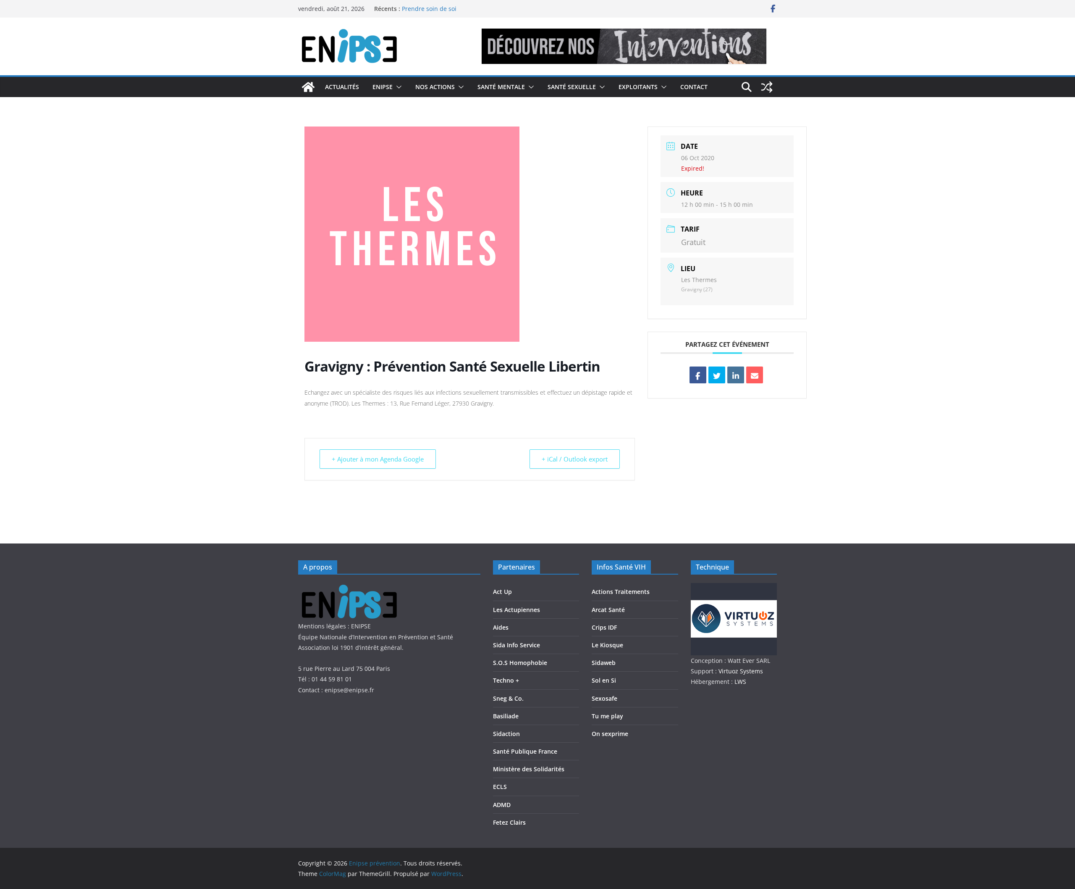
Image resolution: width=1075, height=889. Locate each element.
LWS (739, 682)
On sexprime (610, 734)
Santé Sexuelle (572, 87)
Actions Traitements (621, 592)
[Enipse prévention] (308, 87)
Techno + (506, 680)
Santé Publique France (525, 751)
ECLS (500, 787)
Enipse (382, 87)
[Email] (754, 375)
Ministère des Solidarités (528, 769)
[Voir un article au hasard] (767, 87)
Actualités (342, 87)
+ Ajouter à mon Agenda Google (378, 459)
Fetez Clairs (509, 822)
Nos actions (435, 87)
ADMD (502, 805)
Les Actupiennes (516, 610)
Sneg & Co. (508, 698)
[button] (397, 87)
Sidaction (506, 734)
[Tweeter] (716, 375)
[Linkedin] (735, 375)
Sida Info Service (516, 645)
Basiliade (506, 716)
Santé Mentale (501, 87)
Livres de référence (429, 6)
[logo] (353, 588)
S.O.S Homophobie (520, 663)
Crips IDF (604, 627)
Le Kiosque (607, 645)
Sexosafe (604, 698)
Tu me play (607, 716)
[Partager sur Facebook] (698, 375)
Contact (694, 87)
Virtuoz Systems (740, 671)
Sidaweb (604, 663)
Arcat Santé (608, 610)
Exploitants (638, 87)
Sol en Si (604, 680)
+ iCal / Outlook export (575, 459)
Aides (501, 627)
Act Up (502, 592)
